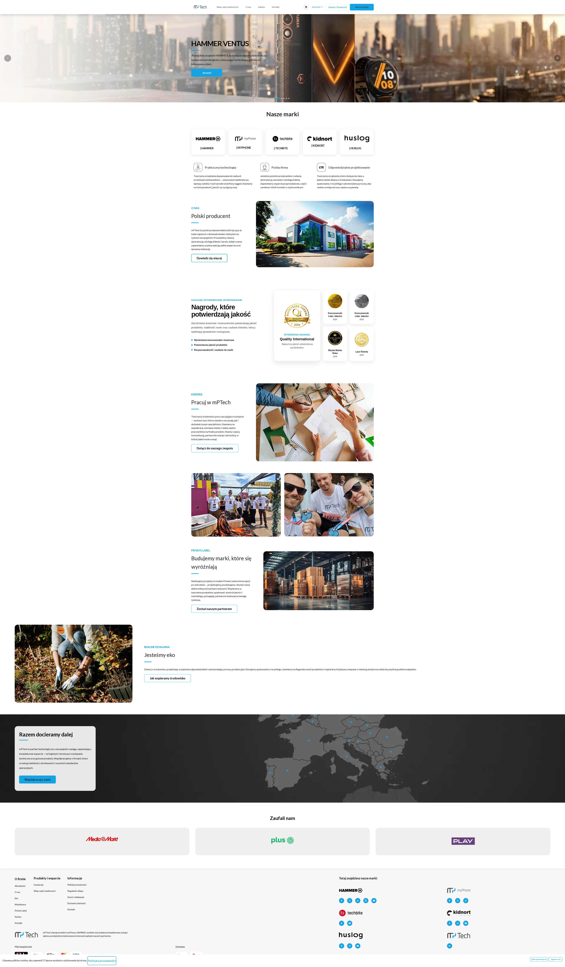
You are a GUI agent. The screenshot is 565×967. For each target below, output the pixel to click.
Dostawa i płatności (76, 903)
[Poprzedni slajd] (7, 58)
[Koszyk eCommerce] (306, 7)
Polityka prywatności (76, 884)
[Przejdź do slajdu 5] (289, 98)
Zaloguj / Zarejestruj (337, 7)
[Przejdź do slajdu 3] (284, 98)
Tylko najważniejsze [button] (539, 959)
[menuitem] (227, 7)
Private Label (21, 910)
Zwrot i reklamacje (75, 897)
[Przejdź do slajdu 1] (277, 98)
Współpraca (20, 904)
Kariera (18, 917)
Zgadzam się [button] (556, 959)
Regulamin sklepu (75, 891)
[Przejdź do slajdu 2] (281, 98)
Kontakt (18, 923)
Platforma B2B (361, 7)
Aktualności (20, 886)
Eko (16, 898)
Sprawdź (206, 72)
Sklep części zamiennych (45, 891)
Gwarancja (38, 884)
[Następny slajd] (557, 58)
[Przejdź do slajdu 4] (286, 98)
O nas (17, 892)
